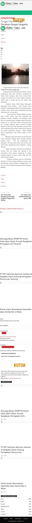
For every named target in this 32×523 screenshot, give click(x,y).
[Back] (0, 317)
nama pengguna (4, 325)
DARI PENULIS (18, 209)
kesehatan (3, 514)
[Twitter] (2, 380)
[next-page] (1, 315)
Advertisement (18, 518)
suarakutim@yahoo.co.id (14, 378)
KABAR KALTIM (5, 506)
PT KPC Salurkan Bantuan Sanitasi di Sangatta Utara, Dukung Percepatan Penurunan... (16, 449)
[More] (16, 45)
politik (2, 509)
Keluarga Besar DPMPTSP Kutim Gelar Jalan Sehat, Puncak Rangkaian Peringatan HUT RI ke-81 (16, 241)
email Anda (2, 345)
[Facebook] (1, 380)
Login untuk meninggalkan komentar (10, 356)
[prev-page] (0, 315)
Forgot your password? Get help (8, 336)
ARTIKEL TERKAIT (6, 209)
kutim (2, 499)
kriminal (3, 511)
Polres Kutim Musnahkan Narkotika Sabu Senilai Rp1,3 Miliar (15, 310)
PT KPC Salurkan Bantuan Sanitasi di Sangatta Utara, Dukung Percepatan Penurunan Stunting (16, 276)
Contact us (25, 518)
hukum (2, 501)
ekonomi (3, 504)
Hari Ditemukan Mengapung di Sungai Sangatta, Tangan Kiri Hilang (8, 197)
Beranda (6, 518)
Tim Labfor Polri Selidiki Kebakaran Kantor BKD (25, 196)
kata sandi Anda (4, 331)
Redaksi (11, 518)
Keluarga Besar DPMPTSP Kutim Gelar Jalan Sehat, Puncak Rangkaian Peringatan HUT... (15, 413)
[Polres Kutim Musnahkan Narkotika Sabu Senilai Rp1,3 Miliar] (16, 294)
